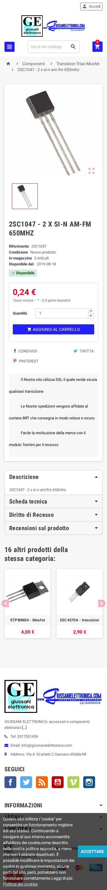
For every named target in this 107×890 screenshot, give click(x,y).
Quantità (20, 313)
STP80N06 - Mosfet (27, 620)
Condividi (27, 351)
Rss (42, 782)
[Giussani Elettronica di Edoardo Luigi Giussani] (53, 25)
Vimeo (73, 782)
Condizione (18, 252)
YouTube (58, 782)
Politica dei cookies (20, 884)
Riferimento (19, 246)
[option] (27, 609)
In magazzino (20, 258)
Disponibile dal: (21, 264)
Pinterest (28, 361)
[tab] (53, 476)
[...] (23, 727)
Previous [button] (5, 603)
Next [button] (102, 603)
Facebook (10, 782)
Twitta (86, 351)
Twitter (26, 782)
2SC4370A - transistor (80, 620)
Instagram (89, 782)
